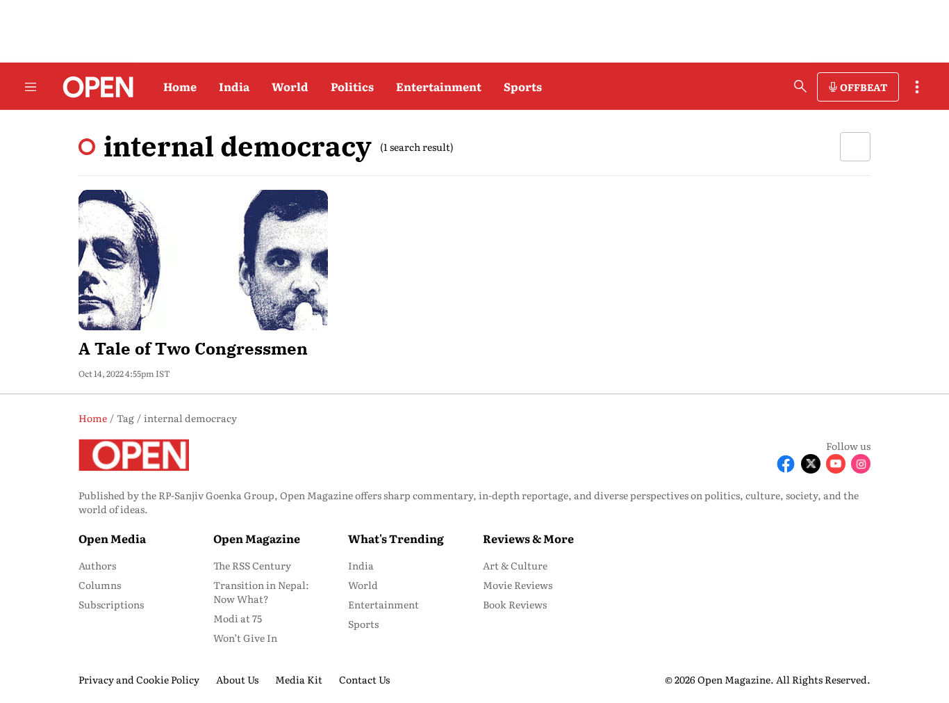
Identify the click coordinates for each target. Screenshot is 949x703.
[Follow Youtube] (835, 464)
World (290, 86)
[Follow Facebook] (785, 464)
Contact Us (364, 679)
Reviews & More (528, 538)
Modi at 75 (237, 618)
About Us (237, 679)
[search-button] (800, 86)
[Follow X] (810, 464)
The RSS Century (252, 565)
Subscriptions (111, 604)
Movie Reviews (517, 585)
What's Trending (396, 538)
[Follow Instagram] (860, 464)
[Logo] (94, 87)
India (234, 86)
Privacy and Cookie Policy (139, 679)
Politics (352, 86)
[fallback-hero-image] (203, 260)
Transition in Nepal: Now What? (261, 592)
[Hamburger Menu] (30, 87)
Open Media (112, 538)
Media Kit (298, 679)
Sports (523, 86)
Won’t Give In (245, 638)
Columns (100, 585)
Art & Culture (515, 565)
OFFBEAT (863, 87)
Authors (97, 565)
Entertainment (438, 86)
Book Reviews (515, 604)
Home (180, 86)
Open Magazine (256, 538)
